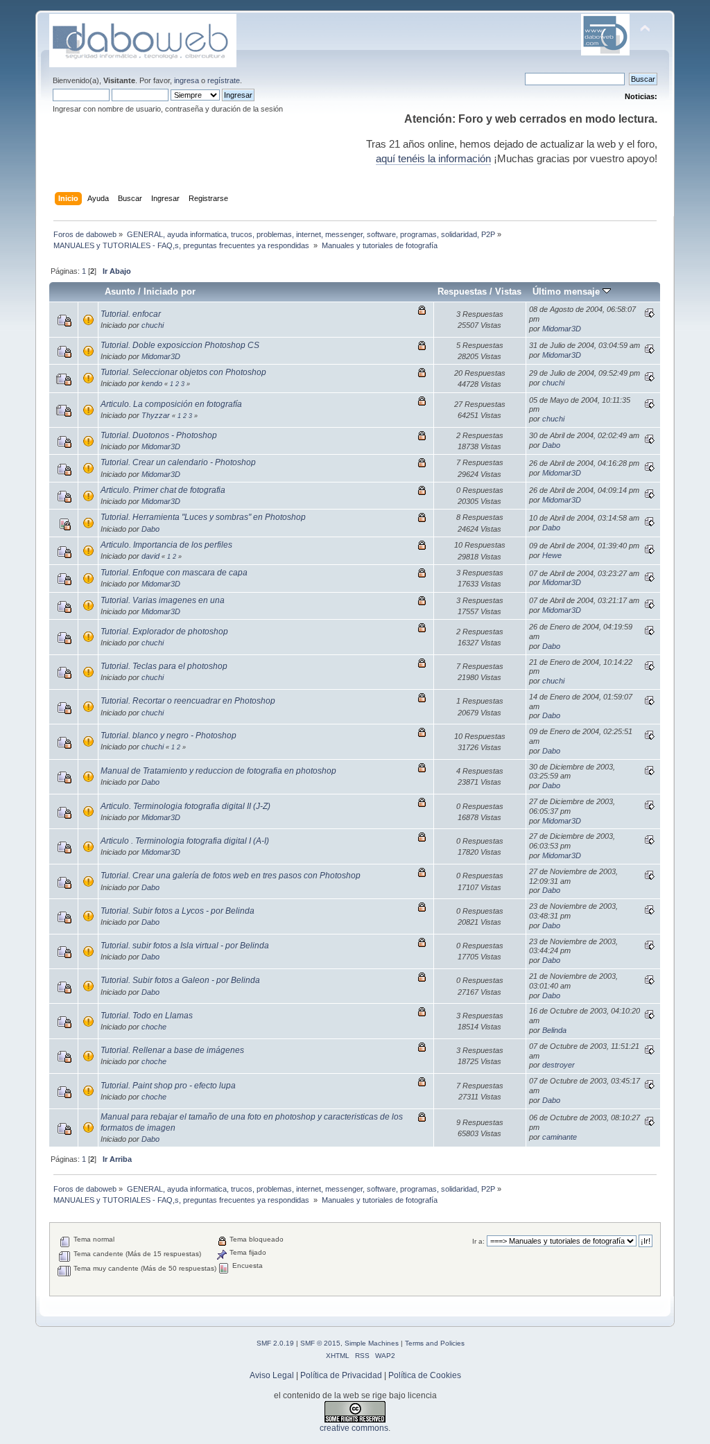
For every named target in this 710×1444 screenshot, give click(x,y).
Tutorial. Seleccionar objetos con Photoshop (183, 372)
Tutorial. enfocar (131, 314)
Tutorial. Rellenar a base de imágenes (172, 1050)
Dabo (551, 445)
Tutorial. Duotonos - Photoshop (159, 435)
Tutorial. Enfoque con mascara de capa (174, 572)
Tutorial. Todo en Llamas (147, 1015)
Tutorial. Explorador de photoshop (164, 631)
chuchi (152, 325)
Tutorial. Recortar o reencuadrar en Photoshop (188, 701)
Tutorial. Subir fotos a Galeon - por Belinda (180, 980)
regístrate (223, 80)
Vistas (508, 291)
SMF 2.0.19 (275, 1343)
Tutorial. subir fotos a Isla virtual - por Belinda (185, 945)
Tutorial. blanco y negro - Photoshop (168, 735)
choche (153, 1027)
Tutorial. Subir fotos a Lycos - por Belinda (177, 911)
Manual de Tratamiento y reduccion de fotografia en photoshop (218, 771)
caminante (559, 1137)
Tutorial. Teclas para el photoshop (164, 666)
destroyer (558, 1065)
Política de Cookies (424, 1375)
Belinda (554, 1030)
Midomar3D (561, 328)
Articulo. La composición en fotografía (171, 404)
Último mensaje (567, 291)
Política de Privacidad (341, 1375)
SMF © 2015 (320, 1343)
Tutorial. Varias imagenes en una (163, 600)
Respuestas (462, 291)
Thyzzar (155, 415)
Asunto (120, 291)
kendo (151, 383)
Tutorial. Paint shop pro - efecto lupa (168, 1085)
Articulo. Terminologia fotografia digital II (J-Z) (185, 806)
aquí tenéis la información (433, 158)
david (150, 556)
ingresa (186, 80)
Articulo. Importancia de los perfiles (166, 545)
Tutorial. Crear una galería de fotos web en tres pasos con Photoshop (231, 875)
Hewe (552, 555)
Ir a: (478, 1241)
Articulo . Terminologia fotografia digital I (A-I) (185, 841)
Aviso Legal (272, 1375)
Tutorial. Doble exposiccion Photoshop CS (180, 345)
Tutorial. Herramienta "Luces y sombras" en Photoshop (203, 517)
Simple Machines (372, 1343)
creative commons (354, 1428)
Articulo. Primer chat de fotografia (163, 490)
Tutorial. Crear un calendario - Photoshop (178, 462)
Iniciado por (170, 291)
